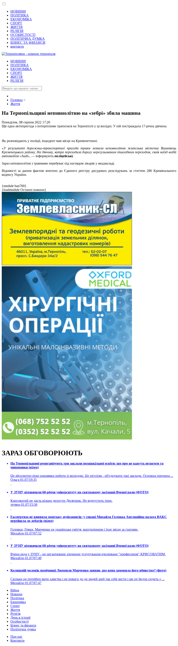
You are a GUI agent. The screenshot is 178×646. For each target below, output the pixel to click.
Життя (15, 610)
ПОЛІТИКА (19, 15)
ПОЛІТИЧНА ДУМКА (27, 38)
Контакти (17, 640)
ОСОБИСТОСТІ (22, 35)
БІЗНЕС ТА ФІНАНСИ (27, 42)
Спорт (15, 606)
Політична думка (23, 629)
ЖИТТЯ (16, 27)
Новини (16, 594)
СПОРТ (16, 23)
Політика (17, 598)
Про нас (16, 636)
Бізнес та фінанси (23, 625)
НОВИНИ (18, 11)
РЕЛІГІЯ (16, 31)
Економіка (18, 602)
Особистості (19, 621)
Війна (14, 590)
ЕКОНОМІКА (21, 19)
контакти (17, 46)
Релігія (15, 613)
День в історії (20, 617)
